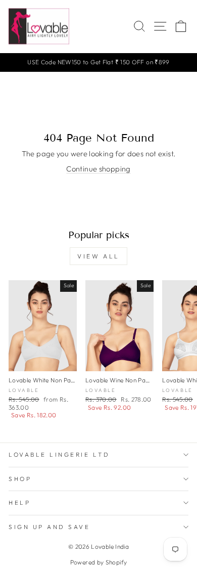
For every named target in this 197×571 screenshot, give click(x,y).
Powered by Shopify (98, 562)
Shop (20, 478)
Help (19, 502)
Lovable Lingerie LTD (59, 454)
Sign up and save (49, 527)
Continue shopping (98, 168)
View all (98, 256)
